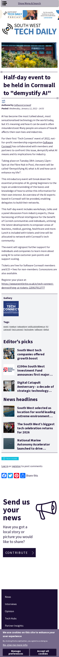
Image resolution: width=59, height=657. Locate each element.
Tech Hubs (11, 459)
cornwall (7, 329)
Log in (4, 466)
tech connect (17, 329)
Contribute (16, 552)
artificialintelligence (36, 326)
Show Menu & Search (29, 3)
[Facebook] (4, 475)
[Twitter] (10, 475)
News (8, 596)
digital (46, 329)
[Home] (29, 29)
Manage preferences (16, 652)
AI (47, 326)
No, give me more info (15, 645)
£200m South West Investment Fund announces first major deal (33, 372)
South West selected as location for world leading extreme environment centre (36, 414)
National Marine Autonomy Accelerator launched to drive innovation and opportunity (33, 448)
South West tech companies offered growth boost (30, 354)
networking (22, 326)
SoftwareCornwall (22, 105)
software (38, 329)
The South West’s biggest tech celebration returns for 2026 (36, 428)
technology (29, 329)
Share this (32, 475)
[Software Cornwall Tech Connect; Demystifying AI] (11, 308)
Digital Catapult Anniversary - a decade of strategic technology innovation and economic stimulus (35, 390)
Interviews (11, 604)
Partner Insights (14, 625)
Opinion (9, 611)
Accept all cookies (43, 652)
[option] (29, 15)
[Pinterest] (16, 475)
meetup (13, 326)
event (5, 326)
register (16, 466)
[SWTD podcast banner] (29, 15)
